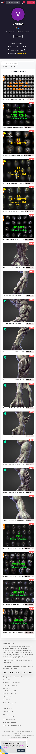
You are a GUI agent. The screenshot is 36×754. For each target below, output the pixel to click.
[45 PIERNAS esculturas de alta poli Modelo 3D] (18, 535)
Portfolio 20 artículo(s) (11, 63)
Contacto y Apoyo (10, 703)
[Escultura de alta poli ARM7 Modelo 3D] (18, 338)
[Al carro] (27, 95)
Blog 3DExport (7, 696)
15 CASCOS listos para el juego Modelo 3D (15, 155)
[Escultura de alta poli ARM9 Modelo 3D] (18, 282)
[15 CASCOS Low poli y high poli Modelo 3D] (18, 198)
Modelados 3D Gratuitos (10, 685)
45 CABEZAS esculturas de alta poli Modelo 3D (16, 604)
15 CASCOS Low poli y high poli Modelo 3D (15, 211)
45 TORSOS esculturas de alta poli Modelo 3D (15, 576)
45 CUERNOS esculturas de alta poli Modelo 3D (16, 239)
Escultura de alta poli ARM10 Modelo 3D (14, 267)
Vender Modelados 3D (9, 691)
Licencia (5, 714)
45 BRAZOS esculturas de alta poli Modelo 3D (15, 632)
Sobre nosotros (8, 643)
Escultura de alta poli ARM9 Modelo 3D (13, 295)
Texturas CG (6, 688)
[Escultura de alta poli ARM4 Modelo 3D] (18, 423)
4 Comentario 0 (11, 67)
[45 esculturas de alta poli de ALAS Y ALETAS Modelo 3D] (18, 114)
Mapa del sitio (25, 737)
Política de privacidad (9, 720)
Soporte (5, 706)
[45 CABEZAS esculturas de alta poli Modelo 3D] (18, 591)
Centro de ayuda (7, 709)
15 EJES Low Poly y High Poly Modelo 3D (14, 183)
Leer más (20, 50)
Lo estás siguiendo (23, 32)
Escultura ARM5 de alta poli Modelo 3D (13, 408)
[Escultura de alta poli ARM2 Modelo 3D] (18, 479)
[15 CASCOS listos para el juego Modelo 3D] (18, 142)
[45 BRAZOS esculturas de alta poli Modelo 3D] (18, 619)
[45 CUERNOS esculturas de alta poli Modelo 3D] (18, 226)
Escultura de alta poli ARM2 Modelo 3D (13, 492)
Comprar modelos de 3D (12, 677)
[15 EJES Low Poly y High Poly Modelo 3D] (18, 170)
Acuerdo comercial (8, 717)
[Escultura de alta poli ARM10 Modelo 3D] (18, 254)
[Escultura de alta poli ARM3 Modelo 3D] (18, 451)
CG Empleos (6, 699)
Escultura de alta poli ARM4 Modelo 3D (13, 436)
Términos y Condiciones (9, 722)
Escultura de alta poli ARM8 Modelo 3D (13, 323)
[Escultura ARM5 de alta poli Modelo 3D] (18, 395)
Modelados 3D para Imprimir (11, 683)
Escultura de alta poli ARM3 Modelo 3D (13, 464)
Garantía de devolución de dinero (12, 725)
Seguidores (10, 32)
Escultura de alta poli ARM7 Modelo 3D (13, 352)
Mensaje (18, 36)
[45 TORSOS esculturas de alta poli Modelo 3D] (18, 563)
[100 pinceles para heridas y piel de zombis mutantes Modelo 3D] (18, 86)
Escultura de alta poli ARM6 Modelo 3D (13, 380)
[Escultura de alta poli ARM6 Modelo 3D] (18, 367)
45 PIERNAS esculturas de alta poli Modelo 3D (15, 548)
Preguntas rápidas (8, 711)
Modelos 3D (6, 680)
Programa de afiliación (9, 694)
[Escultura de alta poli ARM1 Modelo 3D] (18, 507)
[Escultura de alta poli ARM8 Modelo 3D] (18, 310)
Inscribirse (31, 2)
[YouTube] (27, 747)
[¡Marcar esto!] (31, 95)
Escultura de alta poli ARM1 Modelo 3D (13, 520)
